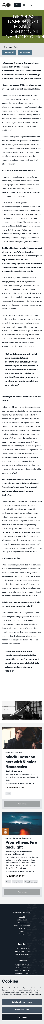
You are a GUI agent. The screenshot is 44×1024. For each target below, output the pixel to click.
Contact (22, 934)
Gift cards (22, 922)
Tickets (22, 917)
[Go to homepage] (6, 4)
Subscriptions (22, 920)
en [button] (17, 5)
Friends (22, 928)
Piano (8, 794)
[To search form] (32, 5)
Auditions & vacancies (22, 925)
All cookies (22, 1017)
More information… (34, 994)
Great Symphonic (31, 882)
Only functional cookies (22, 1002)
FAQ (22, 931)
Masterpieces (17, 882)
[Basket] (25, 5)
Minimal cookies (22, 1010)
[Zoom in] (3, 718)
